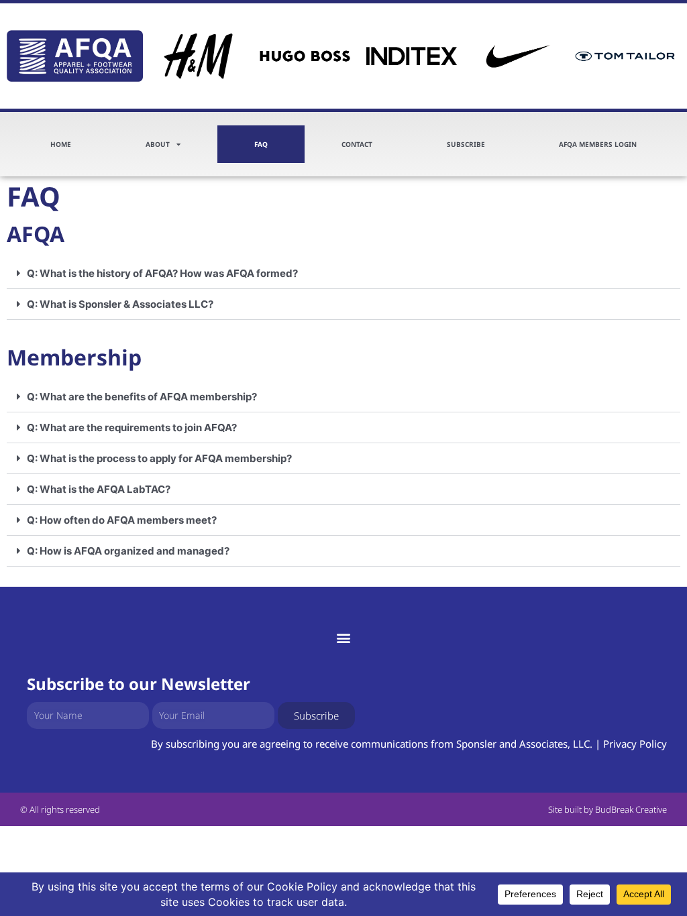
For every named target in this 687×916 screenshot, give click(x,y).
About (158, 144)
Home (60, 144)
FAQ (261, 144)
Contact (356, 144)
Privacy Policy (635, 743)
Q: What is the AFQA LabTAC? (98, 489)
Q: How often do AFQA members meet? (122, 520)
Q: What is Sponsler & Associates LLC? (120, 304)
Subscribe (466, 144)
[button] (343, 273)
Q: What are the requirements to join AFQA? (132, 427)
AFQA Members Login (598, 144)
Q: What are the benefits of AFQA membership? (142, 396)
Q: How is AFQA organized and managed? (128, 551)
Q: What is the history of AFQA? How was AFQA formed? (162, 273)
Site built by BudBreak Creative (607, 809)
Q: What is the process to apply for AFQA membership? (159, 458)
